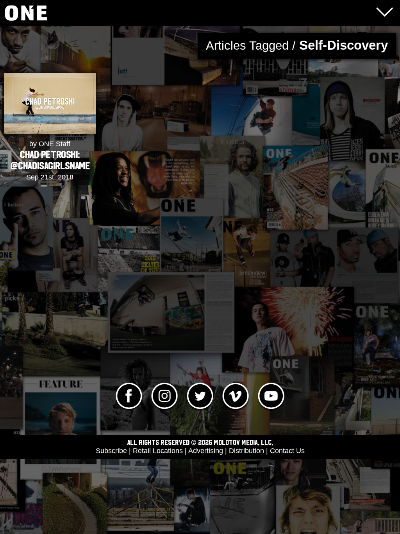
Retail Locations (158, 451)
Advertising (205, 451)
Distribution (246, 451)
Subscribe (111, 451)
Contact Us (287, 451)
